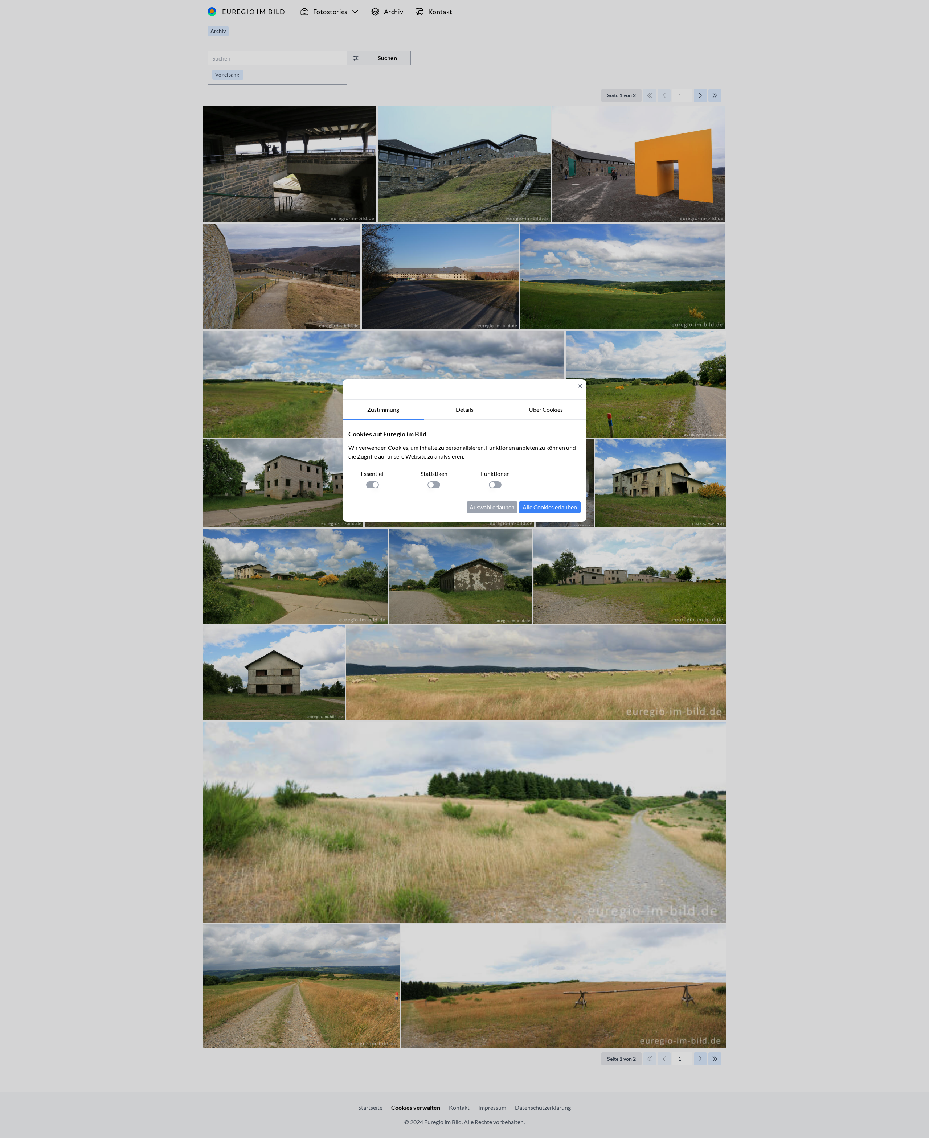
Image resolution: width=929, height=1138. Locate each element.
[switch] (372, 484)
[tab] (383, 410)
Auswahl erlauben (492, 507)
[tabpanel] (464, 471)
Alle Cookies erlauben (550, 507)
